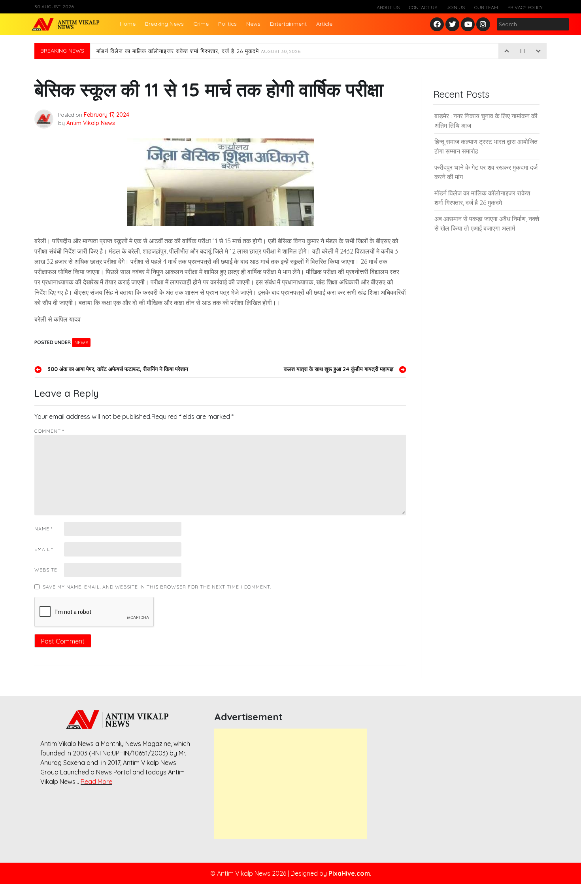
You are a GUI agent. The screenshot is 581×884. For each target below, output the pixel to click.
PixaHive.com (349, 873)
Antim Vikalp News (90, 123)
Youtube (468, 24)
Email (43, 549)
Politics (227, 23)
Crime (201, 23)
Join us (456, 7)
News (253, 23)
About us (388, 7)
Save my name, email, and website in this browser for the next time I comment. (157, 587)
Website (45, 570)
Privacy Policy (525, 7)
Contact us (423, 7)
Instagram (485, 24)
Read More (96, 782)
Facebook (438, 24)
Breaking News (164, 23)
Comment (49, 431)
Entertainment (288, 23)
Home (128, 23)
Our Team (486, 7)
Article (324, 23)
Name (43, 529)
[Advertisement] (290, 784)
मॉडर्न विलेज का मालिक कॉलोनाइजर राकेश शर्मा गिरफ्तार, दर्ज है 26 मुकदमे (198, 51)
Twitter (452, 24)
